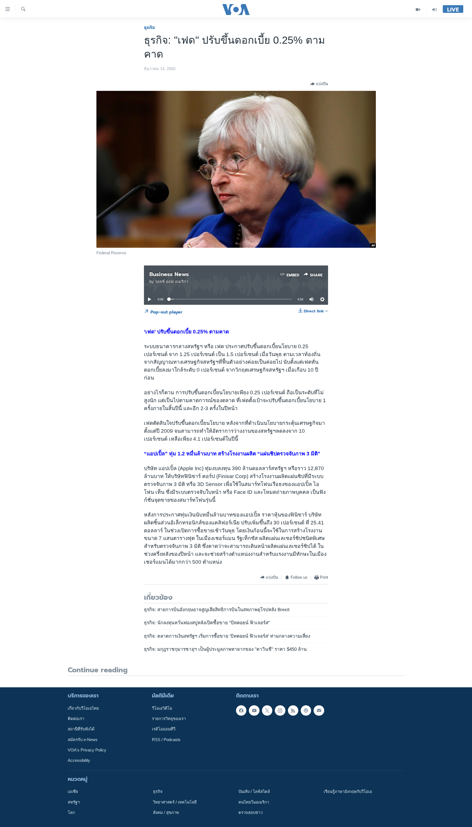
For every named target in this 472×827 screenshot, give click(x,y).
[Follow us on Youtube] (254, 710)
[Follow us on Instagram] (280, 710)
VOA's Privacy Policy (87, 750)
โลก (71, 812)
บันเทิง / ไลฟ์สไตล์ (254, 791)
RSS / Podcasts (166, 739)
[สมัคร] (319, 710)
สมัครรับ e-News (83, 739)
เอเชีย (73, 791)
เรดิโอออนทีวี (163, 729)
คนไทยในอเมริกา (253, 802)
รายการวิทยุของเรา (169, 718)
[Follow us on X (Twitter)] (267, 710)
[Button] (319, 84)
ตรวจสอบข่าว (250, 812)
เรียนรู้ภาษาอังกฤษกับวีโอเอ (348, 791)
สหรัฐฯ (73, 802)
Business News (169, 274)
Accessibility (79, 760)
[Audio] (434, 9)
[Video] (418, 9)
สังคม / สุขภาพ (166, 812)
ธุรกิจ (149, 27)
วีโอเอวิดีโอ (162, 708)
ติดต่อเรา (76, 718)
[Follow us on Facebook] (241, 710)
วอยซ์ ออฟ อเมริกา (171, 281)
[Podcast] (306, 710)
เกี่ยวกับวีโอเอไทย (83, 708)
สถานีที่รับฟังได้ (81, 729)
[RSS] (293, 710)
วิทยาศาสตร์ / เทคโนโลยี (175, 802)
